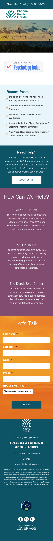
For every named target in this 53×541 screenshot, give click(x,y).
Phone (8, 372)
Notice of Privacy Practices (26, 464)
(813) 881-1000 (36, 4)
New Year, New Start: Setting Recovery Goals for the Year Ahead (29, 133)
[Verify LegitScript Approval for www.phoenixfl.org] (26, 506)
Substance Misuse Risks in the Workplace (25, 116)
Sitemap (26, 458)
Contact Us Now (26, 179)
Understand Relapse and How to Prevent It (26, 107)
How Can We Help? (15, 385)
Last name (10, 346)
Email (7, 359)
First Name (10, 333)
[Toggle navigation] (44, 14)
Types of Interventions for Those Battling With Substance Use (26, 98)
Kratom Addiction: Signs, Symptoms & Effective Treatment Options (29, 125)
